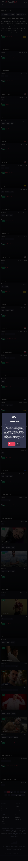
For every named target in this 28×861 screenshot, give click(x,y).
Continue (11, 444)
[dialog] (14, 430)
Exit (18, 444)
